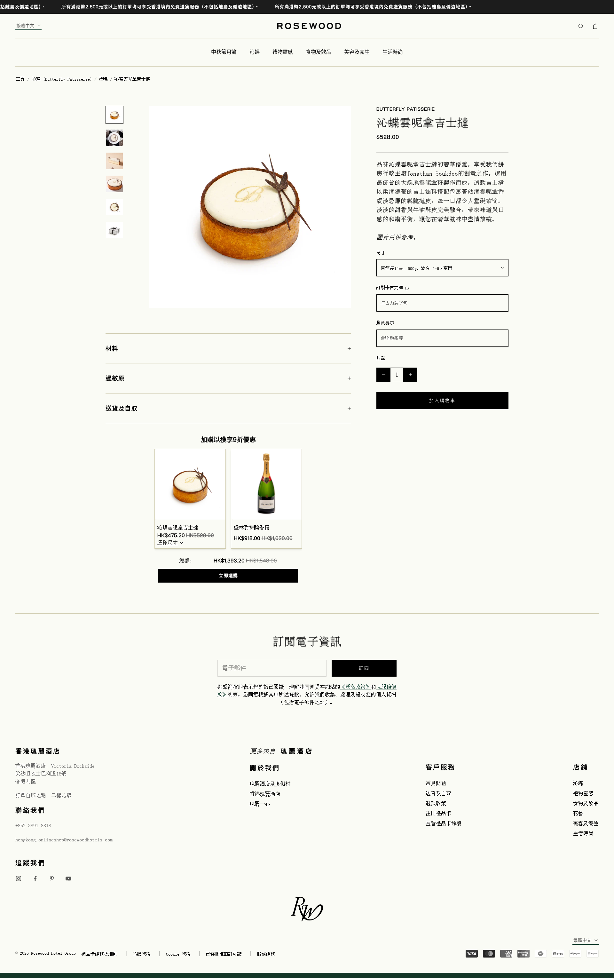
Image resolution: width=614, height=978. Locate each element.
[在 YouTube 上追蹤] (68, 878)
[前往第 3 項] (114, 161)
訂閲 (364, 668)
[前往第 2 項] (114, 138)
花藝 (578, 813)
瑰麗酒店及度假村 (270, 783)
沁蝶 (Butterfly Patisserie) (63, 79)
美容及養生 (357, 52)
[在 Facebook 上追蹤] (35, 878)
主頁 (20, 79)
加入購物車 (442, 400)
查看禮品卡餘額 (443, 823)
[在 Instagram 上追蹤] (18, 878)
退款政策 (436, 803)
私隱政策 (142, 954)
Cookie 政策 (178, 954)
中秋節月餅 (224, 52)
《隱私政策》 (355, 686)
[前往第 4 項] (114, 184)
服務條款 (266, 954)
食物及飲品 (318, 52)
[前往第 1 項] (114, 115)
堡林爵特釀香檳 (252, 527)
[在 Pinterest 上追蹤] (52, 878)
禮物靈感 (282, 52)
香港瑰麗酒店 (265, 794)
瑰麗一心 (260, 804)
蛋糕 (104, 79)
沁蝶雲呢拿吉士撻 (177, 527)
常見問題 (436, 783)
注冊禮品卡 (438, 813)
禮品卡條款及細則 (99, 954)
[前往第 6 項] (114, 230)
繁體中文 (25, 25)
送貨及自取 (438, 793)
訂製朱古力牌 (389, 287)
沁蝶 (254, 52)
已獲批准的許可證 (224, 954)
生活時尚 (392, 52)
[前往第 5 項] (114, 207)
